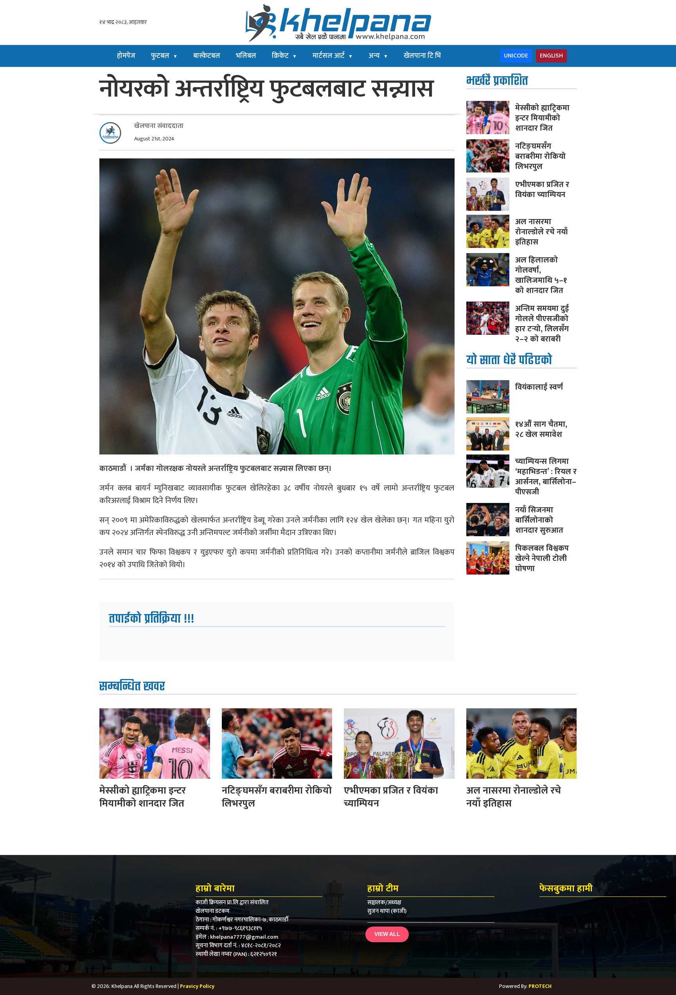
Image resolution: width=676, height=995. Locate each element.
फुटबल (164, 56)
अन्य (378, 56)
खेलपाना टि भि (422, 56)
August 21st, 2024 (154, 139)
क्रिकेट (284, 56)
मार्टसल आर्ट (333, 56)
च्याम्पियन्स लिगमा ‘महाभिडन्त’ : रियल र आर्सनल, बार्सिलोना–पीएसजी (546, 477)
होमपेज (126, 56)
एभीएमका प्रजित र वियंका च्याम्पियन (542, 189)
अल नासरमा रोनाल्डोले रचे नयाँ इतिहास (541, 232)
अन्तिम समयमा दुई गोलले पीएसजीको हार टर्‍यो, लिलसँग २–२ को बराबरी (542, 324)
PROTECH (540, 986)
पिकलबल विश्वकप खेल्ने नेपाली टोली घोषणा (542, 558)
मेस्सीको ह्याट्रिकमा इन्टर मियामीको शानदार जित (542, 118)
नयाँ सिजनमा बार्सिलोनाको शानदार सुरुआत (539, 520)
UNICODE (516, 55)
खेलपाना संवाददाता (158, 125)
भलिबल (246, 56)
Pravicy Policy (197, 986)
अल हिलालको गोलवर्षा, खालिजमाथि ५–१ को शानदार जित (541, 275)
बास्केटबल (206, 56)
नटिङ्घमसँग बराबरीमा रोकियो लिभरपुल (540, 156)
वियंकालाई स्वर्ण (539, 387)
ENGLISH (551, 55)
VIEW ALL (387, 934)
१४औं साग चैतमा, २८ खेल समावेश (541, 429)
